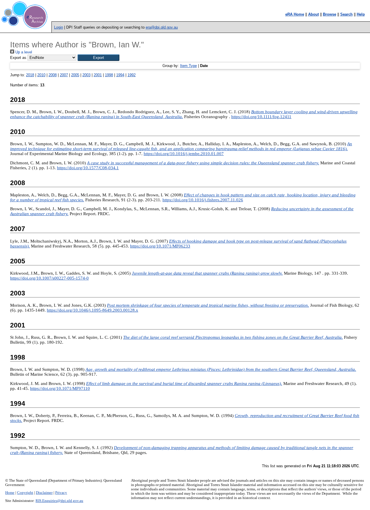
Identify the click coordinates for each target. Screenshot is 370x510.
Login (58, 27)
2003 (86, 75)
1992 (131, 75)
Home (9, 493)
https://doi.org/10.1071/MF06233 (160, 246)
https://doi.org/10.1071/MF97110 (60, 388)
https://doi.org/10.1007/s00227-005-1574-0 (49, 278)
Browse (329, 14)
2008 (53, 75)
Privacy (61, 493)
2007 (64, 75)
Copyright (25, 493)
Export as (18, 57)
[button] (98, 57)
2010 (41, 75)
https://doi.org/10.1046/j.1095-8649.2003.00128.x (92, 310)
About (313, 14)
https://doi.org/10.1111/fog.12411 (261, 116)
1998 (109, 75)
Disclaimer (44, 493)
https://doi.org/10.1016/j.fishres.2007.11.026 (202, 200)
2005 (75, 75)
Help (361, 14)
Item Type (188, 66)
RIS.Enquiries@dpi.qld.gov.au (59, 501)
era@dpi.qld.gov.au (162, 27)
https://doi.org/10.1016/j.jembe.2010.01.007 (184, 153)
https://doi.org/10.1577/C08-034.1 (88, 167)
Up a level (23, 52)
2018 (30, 75)
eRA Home (294, 14)
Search (346, 14)
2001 (98, 75)
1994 (120, 75)
